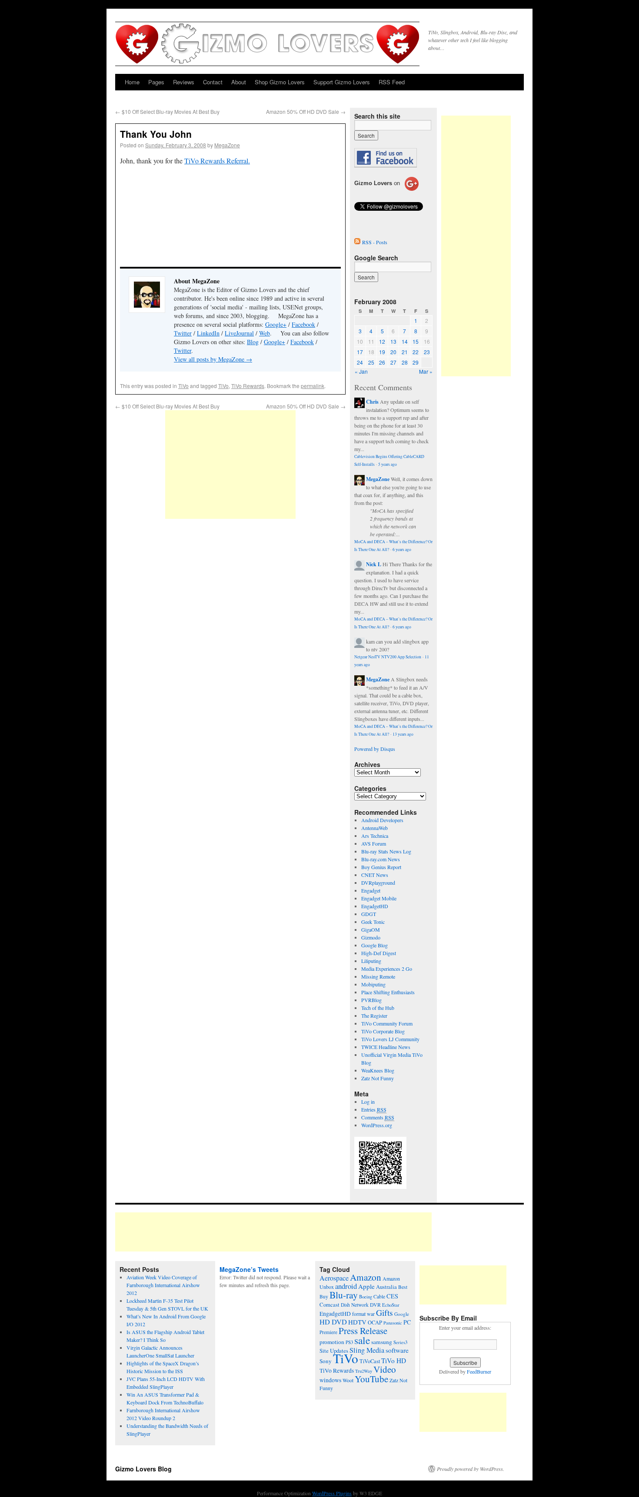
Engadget (370, 890)
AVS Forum (373, 843)
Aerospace (334, 1278)
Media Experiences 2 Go (386, 968)
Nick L (373, 564)
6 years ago (402, 549)
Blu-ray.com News (380, 859)
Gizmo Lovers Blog (143, 1468)
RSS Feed (392, 82)
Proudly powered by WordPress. (470, 1468)
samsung (381, 1342)
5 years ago (387, 464)
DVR (375, 1304)
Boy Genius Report (381, 866)
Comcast (329, 1304)
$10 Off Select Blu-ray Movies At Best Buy (167, 111)
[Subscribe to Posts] (357, 242)
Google (401, 1314)
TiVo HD (393, 1360)
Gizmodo (370, 937)
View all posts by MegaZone (213, 359)
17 (360, 351)
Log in (368, 1101)
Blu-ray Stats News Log (386, 851)
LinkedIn (208, 333)
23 (427, 351)
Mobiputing (373, 984)
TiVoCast (369, 1361)
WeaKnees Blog (377, 1070)
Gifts (384, 1312)
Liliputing (371, 960)
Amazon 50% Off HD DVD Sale (306, 111)
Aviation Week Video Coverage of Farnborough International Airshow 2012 (163, 1285)
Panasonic (392, 1323)
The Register (374, 1015)
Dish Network (355, 1304)
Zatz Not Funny (377, 1078)
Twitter (183, 333)
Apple (366, 1286)
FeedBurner (479, 1371)
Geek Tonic (373, 921)
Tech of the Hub (377, 1007)
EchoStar (390, 1305)
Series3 (400, 1342)
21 (405, 351)
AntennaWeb (374, 827)
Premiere (328, 1332)
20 (393, 351)
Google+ (275, 324)
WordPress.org (376, 1125)
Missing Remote (378, 976)
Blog (253, 342)
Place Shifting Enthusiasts (388, 992)
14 (405, 341)
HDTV (357, 1322)
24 (360, 362)
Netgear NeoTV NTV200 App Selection (387, 657)
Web (264, 333)
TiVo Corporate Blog (383, 1031)
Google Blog (374, 945)
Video (384, 1369)
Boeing (365, 1297)
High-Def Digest (378, 952)
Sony (326, 1361)
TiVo (183, 385)
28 (405, 362)
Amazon (365, 1277)
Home (132, 82)
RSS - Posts (374, 242)
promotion (332, 1342)
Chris (372, 401)
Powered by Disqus (374, 748)
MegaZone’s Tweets (249, 1269)
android (346, 1286)
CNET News (374, 874)
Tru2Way (363, 1371)
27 (393, 362)
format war (363, 1313)
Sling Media (366, 1350)
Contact (213, 82)
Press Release (363, 1330)
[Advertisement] (230, 464)
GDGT (368, 913)
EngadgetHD (374, 906)
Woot (348, 1380)
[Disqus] (230, 640)
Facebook (303, 324)
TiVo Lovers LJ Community (390, 1039)
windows (330, 1380)
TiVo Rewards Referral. (217, 160)
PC (407, 1322)
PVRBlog (371, 999)
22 (416, 351)
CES (392, 1296)
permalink (312, 385)
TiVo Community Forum (387, 1023)
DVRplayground (378, 882)
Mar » (426, 371)
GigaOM (370, 929)
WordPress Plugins (332, 1493)
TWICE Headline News (385, 1046)
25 (371, 362)
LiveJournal (239, 333)
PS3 (349, 1342)
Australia (386, 1287)
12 (382, 341)
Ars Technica (374, 835)
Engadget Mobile (378, 898)
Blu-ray (343, 1294)
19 (382, 351)
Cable (379, 1296)
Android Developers (382, 820)
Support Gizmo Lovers (341, 82)
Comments (377, 1117)
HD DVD (333, 1322)
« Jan (361, 371)
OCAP (375, 1322)
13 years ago (403, 734)
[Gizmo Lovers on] (386, 190)
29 (416, 362)
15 (416, 341)
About (238, 82)
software (397, 1350)
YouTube (371, 1379)
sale (362, 1340)
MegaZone (227, 145)
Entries (373, 1109)
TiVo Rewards (247, 385)
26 (382, 362)
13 (393, 341)
